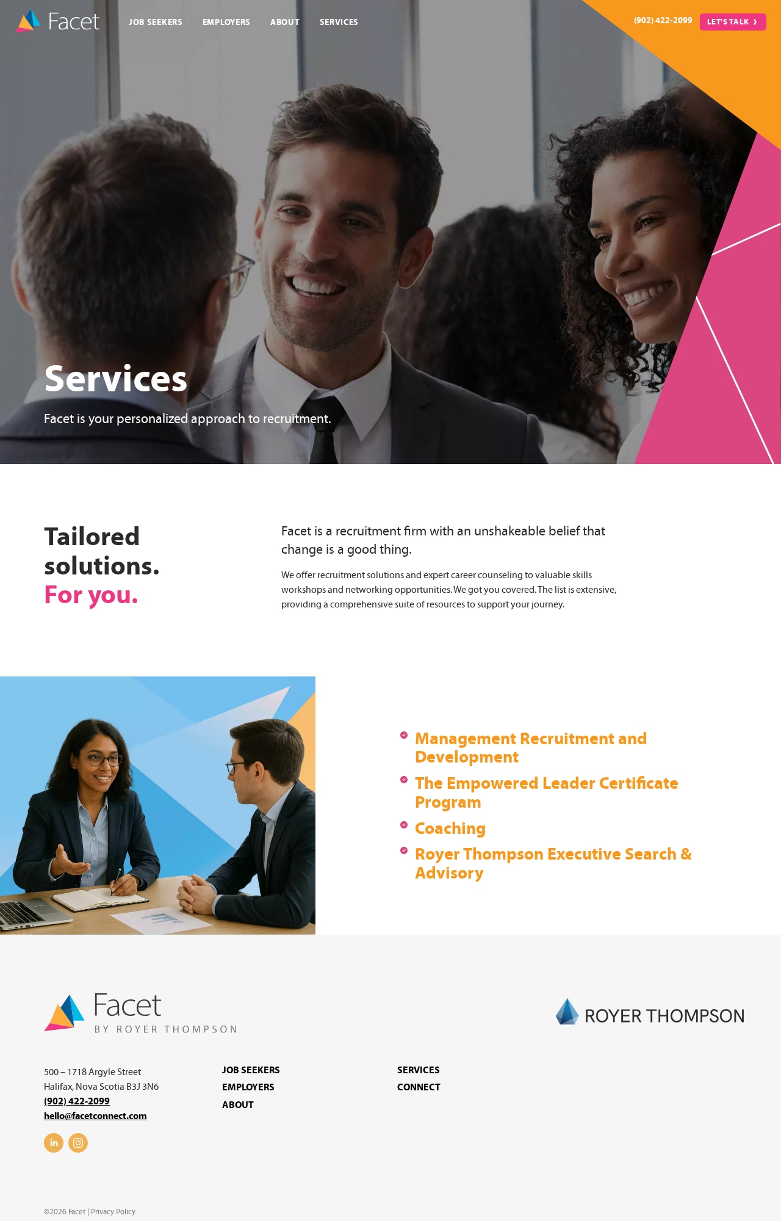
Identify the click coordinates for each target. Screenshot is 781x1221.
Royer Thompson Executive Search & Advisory (553, 863)
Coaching (450, 829)
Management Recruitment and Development (531, 748)
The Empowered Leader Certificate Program (546, 793)
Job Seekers (156, 22)
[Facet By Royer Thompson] (140, 1029)
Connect (419, 1087)
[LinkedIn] (53, 1149)
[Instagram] (78, 1149)
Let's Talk (728, 22)
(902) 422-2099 (663, 20)
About (285, 22)
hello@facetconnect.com (95, 1115)
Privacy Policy (113, 1212)
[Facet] (57, 22)
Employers (227, 22)
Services (339, 22)
